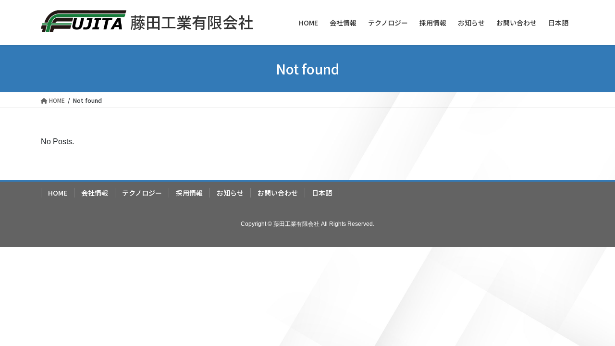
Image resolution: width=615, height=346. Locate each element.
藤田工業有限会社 (191, 22)
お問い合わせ (278, 193)
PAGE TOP (591, 326)
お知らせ (230, 193)
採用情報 (189, 193)
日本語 (322, 193)
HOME (57, 193)
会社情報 (94, 193)
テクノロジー (142, 193)
